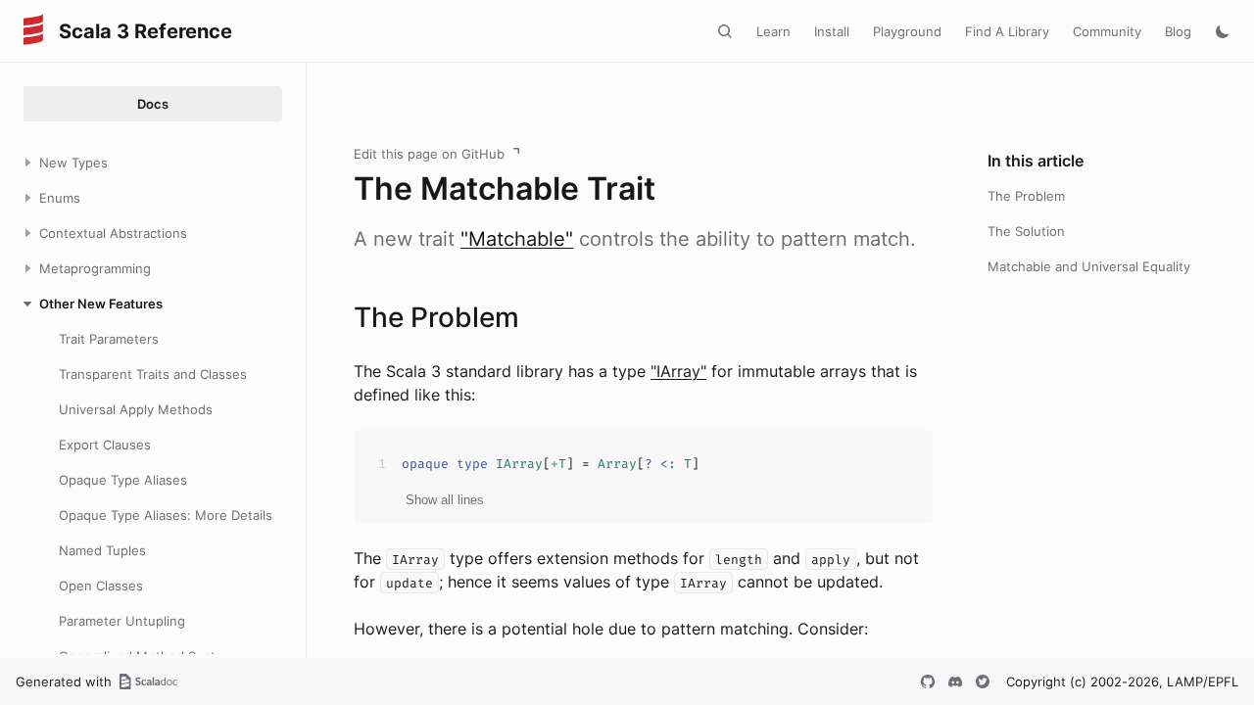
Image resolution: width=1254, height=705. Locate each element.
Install (831, 31)
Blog (1178, 31)
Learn (773, 31)
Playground (907, 31)
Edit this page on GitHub (429, 154)
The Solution (1026, 231)
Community (1107, 31)
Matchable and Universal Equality (1089, 266)
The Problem (1026, 196)
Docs (153, 104)
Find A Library (1007, 31)
